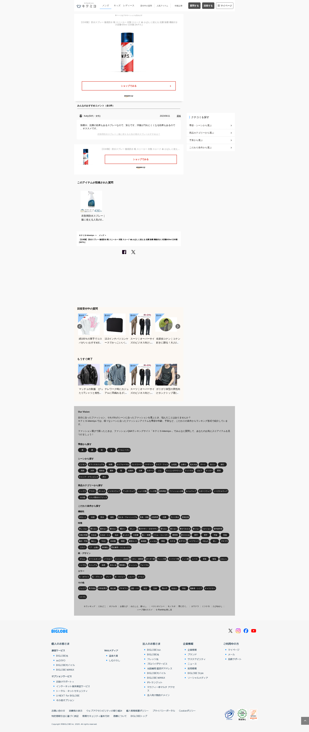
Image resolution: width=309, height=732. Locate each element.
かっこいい (133, 565)
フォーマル (144, 565)
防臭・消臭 (144, 517)
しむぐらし (114, 660)
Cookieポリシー (187, 710)
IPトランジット (155, 682)
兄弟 (155, 588)
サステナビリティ (197, 659)
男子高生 (92, 588)
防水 (102, 517)
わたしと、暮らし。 (139, 606)
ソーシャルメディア (198, 677)
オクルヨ (113, 606)
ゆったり (126, 535)
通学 (111, 471)
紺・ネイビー (120, 577)
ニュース (192, 663)
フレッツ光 (152, 659)
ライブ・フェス (162, 464)
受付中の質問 (146, 6)
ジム (160, 471)
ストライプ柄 (174, 559)
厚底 (163, 541)
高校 (82, 471)
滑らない (93, 529)
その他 (82, 497)
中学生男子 (102, 588)
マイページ (226, 5)
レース (194, 559)
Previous (79, 326)
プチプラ (224, 541)
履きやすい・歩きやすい (148, 529)
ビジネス (82, 464)
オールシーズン (123, 450)
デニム (82, 559)
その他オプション (65, 700)
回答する (208, 5)
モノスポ (171, 606)
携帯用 (175, 535)
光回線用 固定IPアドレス (159, 668)
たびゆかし (217, 606)
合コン (212, 464)
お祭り (183, 464)
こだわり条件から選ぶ (200, 147)
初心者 (113, 588)
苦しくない (83, 529)
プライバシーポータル (164, 710)
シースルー (107, 559)
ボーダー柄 (150, 559)
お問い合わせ (58, 710)
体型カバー (133, 541)
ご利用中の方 (231, 644)
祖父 (145, 588)
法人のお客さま (151, 644)
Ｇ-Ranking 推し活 (164, 610)
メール (231, 654)
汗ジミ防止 (174, 517)
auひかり (61, 660)
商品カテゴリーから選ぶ (201, 132)
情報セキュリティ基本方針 (95, 716)
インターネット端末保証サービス (73, 686)
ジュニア (82, 588)
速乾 (112, 517)
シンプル (82, 565)
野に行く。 (183, 606)
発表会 (101, 471)
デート (203, 464)
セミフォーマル (123, 464)
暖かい (122, 529)
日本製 (113, 541)
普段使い (122, 565)
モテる (172, 541)
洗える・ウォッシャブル (127, 517)
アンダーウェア (129, 491)
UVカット (83, 517)
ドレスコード (136, 464)
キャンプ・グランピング (88, 477)
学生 (184, 588)
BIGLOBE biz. (154, 649)
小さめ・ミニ (105, 535)
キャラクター (210, 588)
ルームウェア (191, 491)
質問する (194, 5)
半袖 (215, 535)
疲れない (113, 529)
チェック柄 (161, 559)
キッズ (117, 5)
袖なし (93, 541)
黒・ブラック (97, 577)
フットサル (189, 471)
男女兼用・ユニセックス (121, 547)
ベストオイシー (158, 606)
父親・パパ (134, 588)
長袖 (225, 535)
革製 (204, 559)
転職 (110, 464)
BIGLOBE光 (62, 655)
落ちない (164, 529)
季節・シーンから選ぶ (200, 125)
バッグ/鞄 (153, 491)
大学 (92, 471)
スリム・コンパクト (161, 535)
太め (116, 535)
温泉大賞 (113, 655)
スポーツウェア (205, 491)
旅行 (222, 464)
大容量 (135, 535)
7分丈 (103, 541)
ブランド (192, 654)
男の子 (164, 588)
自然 (103, 565)
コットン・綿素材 (122, 559)
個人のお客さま (61, 644)
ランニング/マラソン (174, 471)
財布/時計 (163, 491)
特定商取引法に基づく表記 (65, 716)
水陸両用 (154, 517)
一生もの (205, 541)
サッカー (209, 471)
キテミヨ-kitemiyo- (87, 235)
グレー (108, 577)
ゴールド (141, 577)
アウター (92, 491)
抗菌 (164, 517)
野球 (219, 471)
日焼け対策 (83, 535)
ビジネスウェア (114, 491)
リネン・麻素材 (137, 559)
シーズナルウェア (221, 491)
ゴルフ (199, 471)
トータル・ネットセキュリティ (72, 690)
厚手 (196, 535)
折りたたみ (185, 535)
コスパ (82, 547)
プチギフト (123, 588)
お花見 (174, 464)
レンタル (153, 541)
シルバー (131, 577)
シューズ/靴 (142, 491)
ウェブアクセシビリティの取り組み (104, 710)
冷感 (92, 517)
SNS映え (105, 547)
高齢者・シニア (196, 588)
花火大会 (193, 464)
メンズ (105, 5)
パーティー (148, 464)
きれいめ (113, 565)
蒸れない (103, 529)
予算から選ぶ (196, 140)
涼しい (132, 529)
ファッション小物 (176, 491)
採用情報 (192, 668)
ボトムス (101, 491)
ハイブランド (193, 541)
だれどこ (102, 606)
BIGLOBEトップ (139, 716)
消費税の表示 (75, 710)
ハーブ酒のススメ (145, 610)
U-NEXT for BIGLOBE (68, 695)
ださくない (206, 529)
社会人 (174, 588)
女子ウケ (182, 541)
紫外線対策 (218, 529)
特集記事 (179, 6)
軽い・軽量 (146, 535)
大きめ (93, 535)
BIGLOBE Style (196, 673)
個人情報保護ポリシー (137, 710)
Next (177, 326)
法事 (140, 471)
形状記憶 (185, 517)
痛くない (196, 529)
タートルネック (95, 559)
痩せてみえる (185, 529)
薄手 (205, 535)
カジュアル (93, 565)
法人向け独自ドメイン (158, 695)
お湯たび (124, 606)
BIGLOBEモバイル (65, 665)
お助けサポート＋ (65, 681)
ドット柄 (185, 559)
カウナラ (195, 606)
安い (214, 541)
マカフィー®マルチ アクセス (161, 688)
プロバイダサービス (157, 663)
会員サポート (235, 659)
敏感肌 (143, 541)
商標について (120, 716)
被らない (173, 529)
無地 (214, 559)
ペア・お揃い (94, 547)
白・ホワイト (84, 577)
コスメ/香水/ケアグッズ (98, 497)
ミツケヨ (206, 606)
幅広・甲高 (83, 541)
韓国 (123, 541)
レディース (128, 5)
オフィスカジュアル (96, 464)
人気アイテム (162, 6)
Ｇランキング (89, 606)
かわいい (223, 559)
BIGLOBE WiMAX (65, 669)
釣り (104, 477)
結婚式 (130, 471)
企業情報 (188, 644)
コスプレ (82, 597)
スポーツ (150, 471)
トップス (82, 491)
